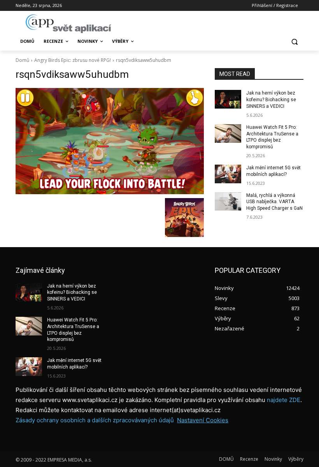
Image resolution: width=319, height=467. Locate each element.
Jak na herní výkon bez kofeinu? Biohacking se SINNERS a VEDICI (271, 99)
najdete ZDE (283, 400)
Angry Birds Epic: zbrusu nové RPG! (72, 60)
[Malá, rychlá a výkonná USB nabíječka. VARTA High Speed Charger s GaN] (228, 201)
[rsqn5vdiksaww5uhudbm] (110, 141)
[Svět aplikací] (68, 23)
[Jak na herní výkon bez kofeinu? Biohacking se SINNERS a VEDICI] (228, 99)
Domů (22, 60)
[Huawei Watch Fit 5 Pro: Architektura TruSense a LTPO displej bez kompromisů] (228, 133)
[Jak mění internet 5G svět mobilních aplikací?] (228, 174)
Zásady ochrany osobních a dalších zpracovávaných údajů (95, 420)
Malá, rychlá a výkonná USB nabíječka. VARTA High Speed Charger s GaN (274, 202)
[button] (294, 41)
